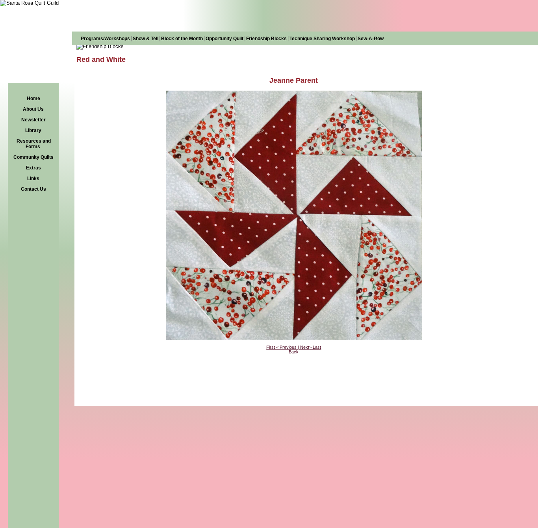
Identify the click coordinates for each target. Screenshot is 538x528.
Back (294, 352)
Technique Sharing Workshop (322, 38)
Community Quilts (33, 157)
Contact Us (33, 189)
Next (304, 347)
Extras (33, 168)
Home (33, 98)
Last (317, 347)
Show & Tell (145, 38)
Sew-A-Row (371, 38)
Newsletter (33, 120)
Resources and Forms (34, 143)
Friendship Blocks (266, 38)
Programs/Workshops (105, 38)
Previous (288, 347)
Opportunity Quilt (224, 38)
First (270, 347)
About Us (33, 109)
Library (33, 130)
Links (33, 178)
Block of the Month (182, 38)
